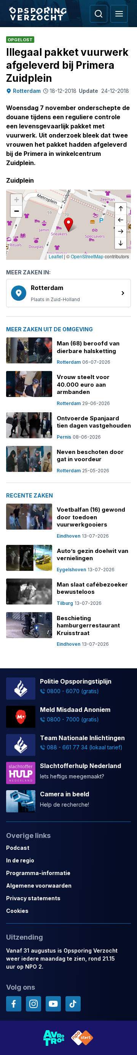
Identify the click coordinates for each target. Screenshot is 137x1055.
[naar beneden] (120, 243)
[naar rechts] (120, 231)
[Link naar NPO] (82, 1037)
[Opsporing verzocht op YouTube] (53, 1003)
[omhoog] (120, 208)
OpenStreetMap (87, 256)
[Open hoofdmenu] (119, 14)
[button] (68, 224)
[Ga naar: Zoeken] (98, 14)
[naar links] (120, 220)
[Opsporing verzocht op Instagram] (33, 1003)
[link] (68, 293)
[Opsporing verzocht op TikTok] (73, 1003)
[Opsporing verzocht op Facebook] (13, 1003)
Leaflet (56, 256)
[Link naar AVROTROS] (54, 1037)
